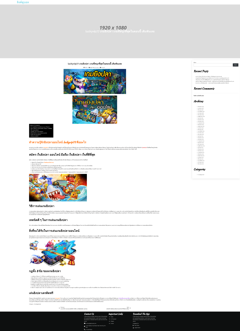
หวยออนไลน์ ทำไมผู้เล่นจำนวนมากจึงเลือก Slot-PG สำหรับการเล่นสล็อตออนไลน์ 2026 (212, 78)
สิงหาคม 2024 (201, 139)
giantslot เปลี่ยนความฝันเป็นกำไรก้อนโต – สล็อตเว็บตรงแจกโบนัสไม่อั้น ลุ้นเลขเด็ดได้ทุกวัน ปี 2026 (215, 81)
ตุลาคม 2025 (200, 118)
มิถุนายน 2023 (201, 154)
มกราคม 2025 (201, 132)
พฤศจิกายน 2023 (201, 145)
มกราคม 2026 (201, 113)
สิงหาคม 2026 (201, 106)
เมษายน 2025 (200, 127)
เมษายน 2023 (201, 157)
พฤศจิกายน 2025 (201, 116)
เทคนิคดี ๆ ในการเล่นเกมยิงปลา (37, 131)
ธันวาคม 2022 (201, 163)
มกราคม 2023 (201, 162)
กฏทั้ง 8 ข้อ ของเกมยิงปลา (36, 134)
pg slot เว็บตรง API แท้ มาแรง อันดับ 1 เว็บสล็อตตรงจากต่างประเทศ (209, 76)
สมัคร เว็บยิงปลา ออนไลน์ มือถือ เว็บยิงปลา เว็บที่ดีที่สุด (41, 128)
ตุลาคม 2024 (200, 136)
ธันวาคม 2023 (201, 144)
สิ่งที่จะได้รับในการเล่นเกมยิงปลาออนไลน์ (39, 133)
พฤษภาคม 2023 (201, 155)
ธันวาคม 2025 (201, 114)
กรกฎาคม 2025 (201, 122)
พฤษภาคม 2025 (201, 126)
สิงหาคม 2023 (201, 150)
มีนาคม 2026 (200, 109)
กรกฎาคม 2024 (201, 140)
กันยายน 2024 (201, 137)
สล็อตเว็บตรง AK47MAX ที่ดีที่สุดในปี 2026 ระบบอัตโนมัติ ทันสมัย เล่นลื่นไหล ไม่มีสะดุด (212, 79)
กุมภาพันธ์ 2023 (201, 160)
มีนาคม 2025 (200, 129)
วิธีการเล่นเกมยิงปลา (35, 130)
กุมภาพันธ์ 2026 (201, 111)
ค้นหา (195, 62)
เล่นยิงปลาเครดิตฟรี (34, 136)
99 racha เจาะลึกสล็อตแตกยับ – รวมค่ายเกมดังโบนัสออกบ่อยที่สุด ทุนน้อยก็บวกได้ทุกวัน (212, 83)
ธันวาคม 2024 (201, 134)
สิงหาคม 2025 (201, 121)
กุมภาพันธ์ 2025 (201, 131)
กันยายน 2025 (201, 119)
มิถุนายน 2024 (201, 142)
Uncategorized (37, 304)
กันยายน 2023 (201, 149)
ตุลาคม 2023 (200, 147)
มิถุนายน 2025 (201, 124)
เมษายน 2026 (201, 108)
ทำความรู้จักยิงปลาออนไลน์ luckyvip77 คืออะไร (40, 127)
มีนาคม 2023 (200, 158)
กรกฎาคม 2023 (201, 152)
